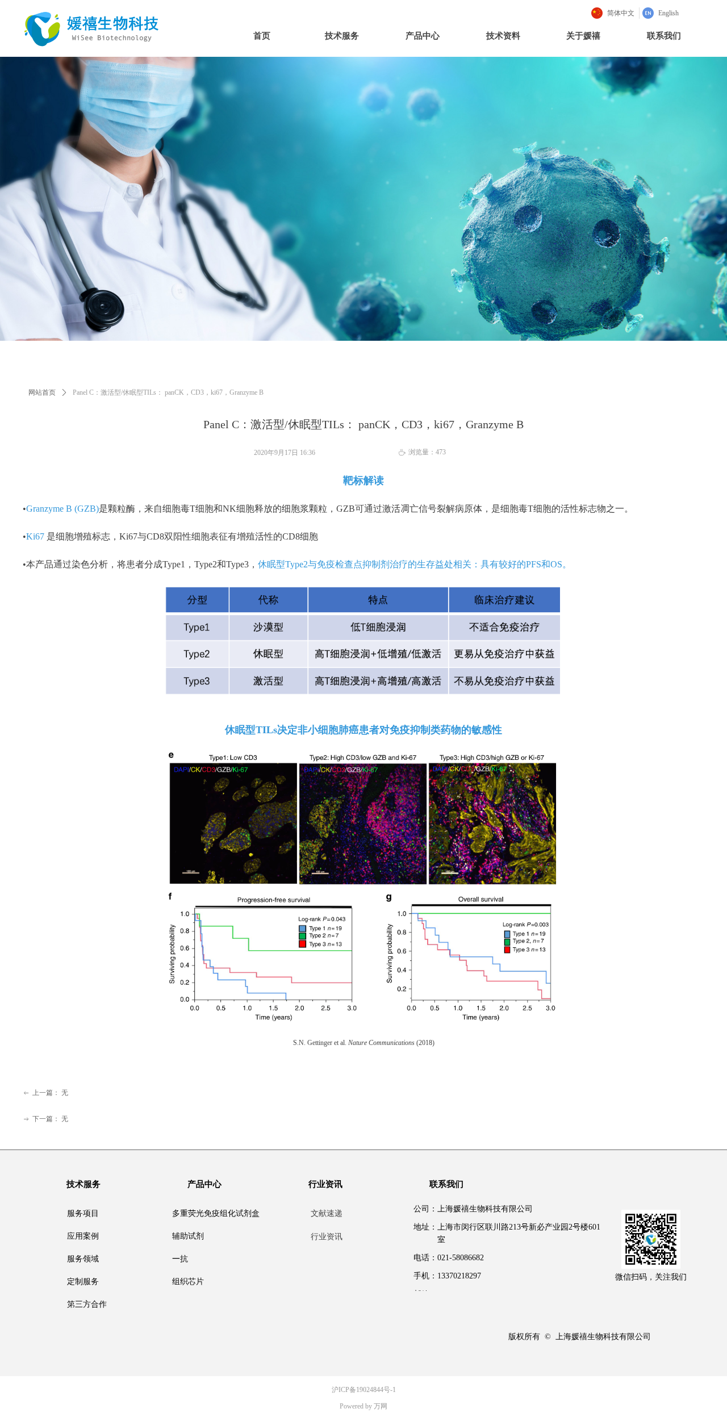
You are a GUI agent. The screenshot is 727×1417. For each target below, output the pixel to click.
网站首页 (42, 392)
